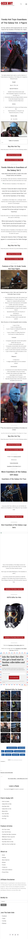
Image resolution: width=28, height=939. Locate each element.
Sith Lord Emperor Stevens (16, 759)
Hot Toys (8, 754)
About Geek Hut (5, 860)
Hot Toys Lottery (6, 829)
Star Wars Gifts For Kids (7, 841)
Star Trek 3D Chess (6, 832)
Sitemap (4, 857)
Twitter (3, 918)
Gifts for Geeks (9, 751)
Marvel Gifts (15, 754)
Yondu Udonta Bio (14, 463)
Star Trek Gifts (5, 813)
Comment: (3, 761)
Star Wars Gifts (5, 806)
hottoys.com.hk (17, 456)
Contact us (4, 867)
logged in (12, 789)
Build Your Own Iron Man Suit (8, 844)
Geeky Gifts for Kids (6, 804)
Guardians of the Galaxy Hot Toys (14, 516)
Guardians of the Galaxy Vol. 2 (14, 466)
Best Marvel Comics (6, 839)
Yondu (22, 754)
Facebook (4, 916)
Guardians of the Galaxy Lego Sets (14, 589)
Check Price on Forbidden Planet (14, 160)
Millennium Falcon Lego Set (8, 836)
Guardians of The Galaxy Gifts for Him (14, 637)
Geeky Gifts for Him (12, 747)
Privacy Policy (5, 872)
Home (3, 855)
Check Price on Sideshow (14, 155)
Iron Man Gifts (5, 816)
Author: (9, 759)
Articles (4, 862)
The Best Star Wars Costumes (9, 834)
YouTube (4, 920)
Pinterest (4, 923)
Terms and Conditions (7, 869)
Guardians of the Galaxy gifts (15, 645)
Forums (4, 864)
